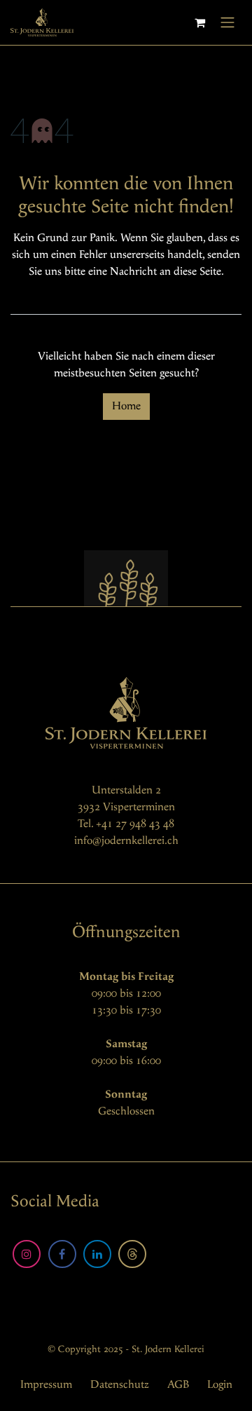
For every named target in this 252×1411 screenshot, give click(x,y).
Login (219, 1384)
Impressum (46, 1384)
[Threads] (132, 1254)
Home (126, 406)
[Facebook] (62, 1254)
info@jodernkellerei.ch (126, 840)
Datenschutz (119, 1384)
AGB (178, 1384)
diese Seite (197, 271)
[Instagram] (27, 1254)
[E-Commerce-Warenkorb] (200, 22)
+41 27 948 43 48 (135, 824)
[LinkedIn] (97, 1254)
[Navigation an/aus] (227, 22)
